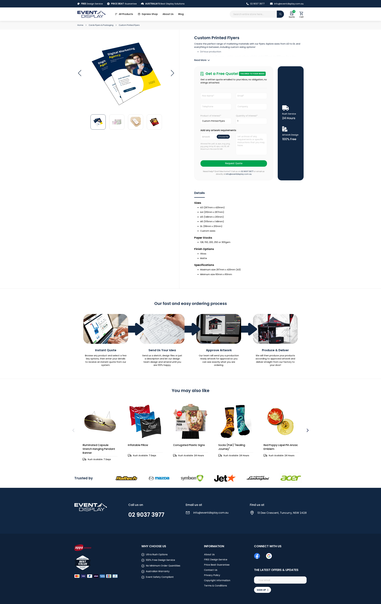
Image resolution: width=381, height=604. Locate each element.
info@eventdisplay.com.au (289, 3)
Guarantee (124, 3)
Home (80, 25)
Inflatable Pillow (138, 445)
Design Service (92, 3)
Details (199, 193)
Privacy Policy (212, 575)
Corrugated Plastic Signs (189, 445)
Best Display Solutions (165, 3)
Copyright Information (217, 580)
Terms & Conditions (215, 585)
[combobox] (257, 14)
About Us (168, 14)
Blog (181, 14)
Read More (200, 60)
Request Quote (233, 163)
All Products (126, 14)
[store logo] (91, 14)
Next (307, 430)
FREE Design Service (215, 559)
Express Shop (150, 14)
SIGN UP (262, 589)
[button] (79, 73)
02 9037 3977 (257, 3)
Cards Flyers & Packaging (101, 25)
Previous (73, 430)
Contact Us (210, 570)
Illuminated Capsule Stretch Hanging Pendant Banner (99, 449)
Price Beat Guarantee (216, 564)
